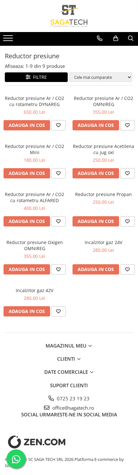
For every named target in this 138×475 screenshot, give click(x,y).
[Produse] (8, 40)
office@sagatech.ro (72, 408)
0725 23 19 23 (73, 398)
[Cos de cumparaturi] (116, 38)
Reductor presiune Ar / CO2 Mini (34, 149)
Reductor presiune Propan (103, 194)
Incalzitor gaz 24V (103, 242)
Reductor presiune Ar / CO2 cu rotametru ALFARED (34, 197)
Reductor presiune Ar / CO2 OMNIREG (103, 101)
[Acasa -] (69, 16)
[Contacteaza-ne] (99, 38)
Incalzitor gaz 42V (34, 290)
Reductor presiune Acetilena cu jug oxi (103, 149)
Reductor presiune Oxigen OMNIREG (34, 245)
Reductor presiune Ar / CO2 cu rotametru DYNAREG (34, 101)
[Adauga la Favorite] (58, 125)
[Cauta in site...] (131, 38)
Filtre (38, 77)
